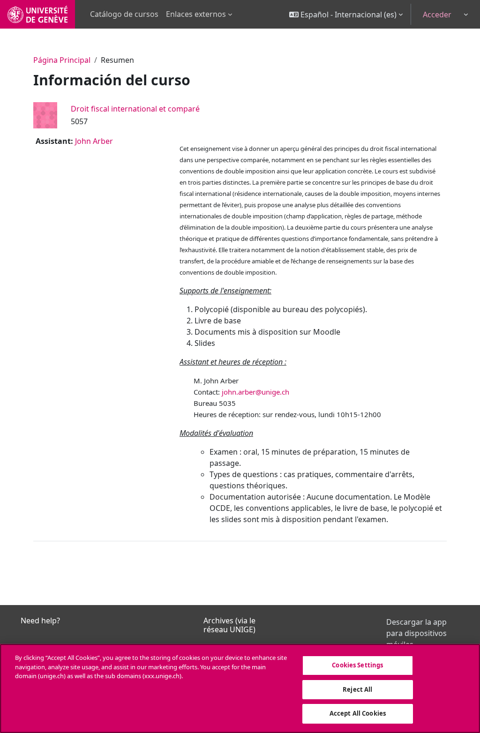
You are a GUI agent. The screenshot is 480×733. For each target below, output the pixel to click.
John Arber (94, 141)
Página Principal (61, 60)
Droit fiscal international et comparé (135, 109)
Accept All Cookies (358, 713)
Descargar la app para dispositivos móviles (416, 633)
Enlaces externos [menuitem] (196, 14)
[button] (346, 14)
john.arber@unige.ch (255, 391)
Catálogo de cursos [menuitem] (124, 14)
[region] (240, 688)
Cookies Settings (357, 665)
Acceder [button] (437, 14)
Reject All (357, 689)
